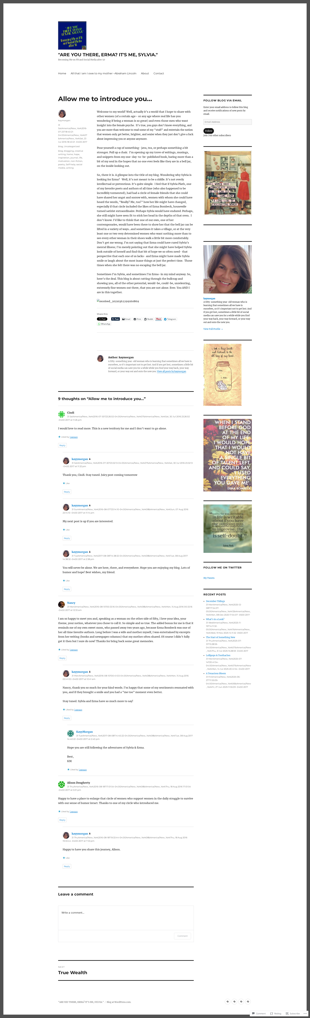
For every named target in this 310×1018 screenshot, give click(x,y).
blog (60, 146)
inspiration (63, 157)
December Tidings (215, 601)
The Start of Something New (220, 637)
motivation (64, 161)
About (145, 73)
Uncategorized (72, 146)
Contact (159, 73)
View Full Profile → (213, 329)
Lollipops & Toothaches (218, 655)
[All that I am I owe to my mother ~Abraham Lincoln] (234, 1001)
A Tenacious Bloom (216, 673)
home (70, 154)
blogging (69, 151)
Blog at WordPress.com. (119, 1002)
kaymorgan (64, 120)
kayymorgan (80, 459)
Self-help (70, 164)
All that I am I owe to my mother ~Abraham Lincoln (103, 73)
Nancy (71, 602)
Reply (62, 445)
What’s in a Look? (215, 619)
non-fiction (76, 161)
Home (62, 73)
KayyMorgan (84, 731)
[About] (241, 1001)
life (80, 157)
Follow (208, 131)
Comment (182, 936)
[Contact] (248, 1001)
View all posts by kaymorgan (171, 371)
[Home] (227, 1001)
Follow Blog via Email (222, 100)
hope (76, 154)
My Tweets (209, 578)
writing (70, 167)
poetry (61, 164)
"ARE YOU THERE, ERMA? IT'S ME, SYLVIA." (108, 54)
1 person (74, 437)
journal (74, 157)
